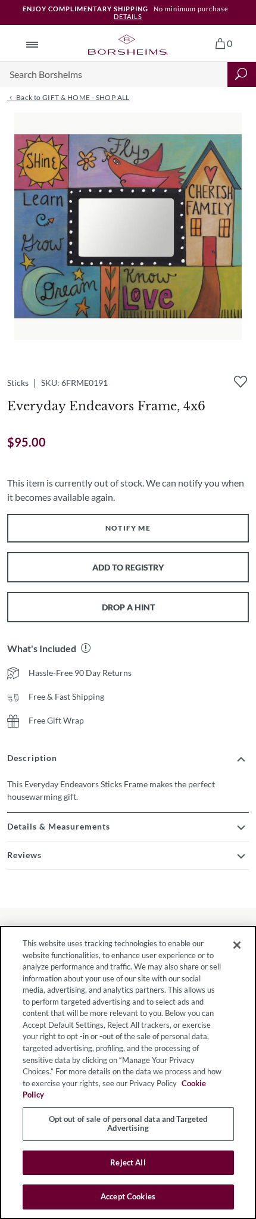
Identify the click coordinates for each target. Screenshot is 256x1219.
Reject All (127, 1162)
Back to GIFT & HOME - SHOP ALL (71, 97)
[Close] (237, 945)
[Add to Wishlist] (240, 381)
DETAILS (128, 16)
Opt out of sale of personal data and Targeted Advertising (128, 1123)
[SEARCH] (241, 74)
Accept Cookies (128, 1196)
